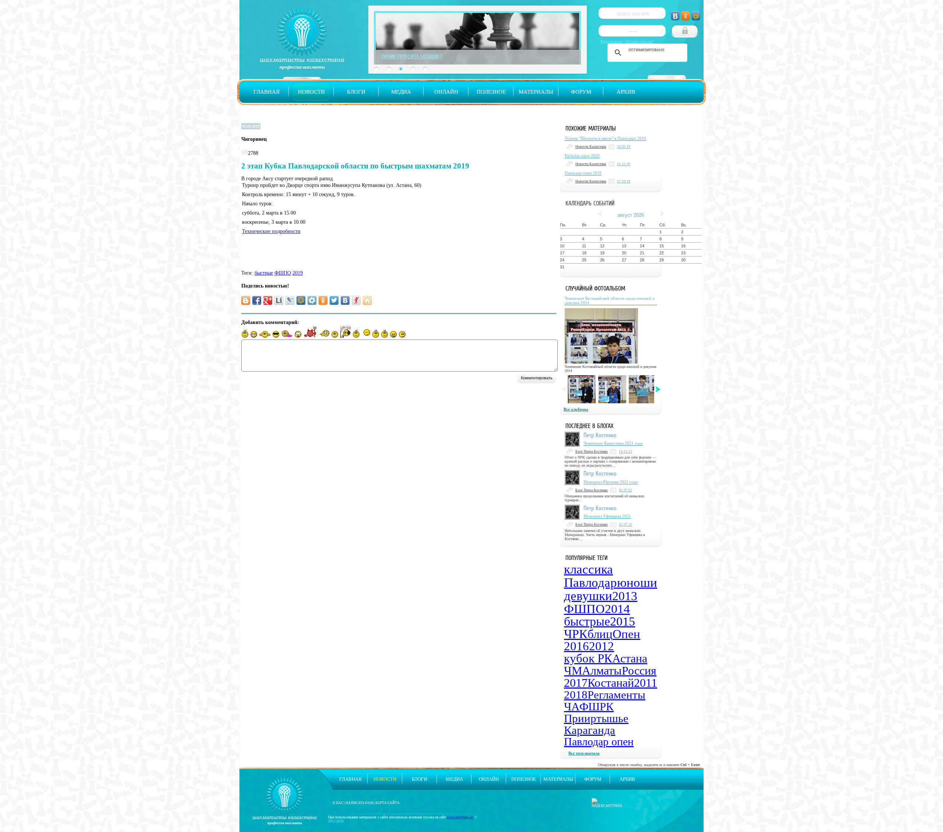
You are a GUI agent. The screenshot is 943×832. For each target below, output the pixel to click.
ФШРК (596, 706)
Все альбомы (576, 409)
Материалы (536, 92)
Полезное (491, 92)
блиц (600, 634)
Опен (626, 634)
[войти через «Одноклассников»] (685, 16)
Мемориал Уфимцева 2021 (607, 516)
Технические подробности (271, 231)
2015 (622, 621)
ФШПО (282, 273)
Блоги (356, 92)
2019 (297, 273)
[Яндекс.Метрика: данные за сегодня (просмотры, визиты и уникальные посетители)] (607, 803)
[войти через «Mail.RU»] (695, 16)
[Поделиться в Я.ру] (356, 300)
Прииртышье (596, 718)
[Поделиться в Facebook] (256, 300)
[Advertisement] (351, 253)
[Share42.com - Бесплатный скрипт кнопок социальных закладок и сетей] (367, 300)
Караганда (589, 730)
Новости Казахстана (590, 147)
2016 (576, 646)
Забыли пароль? (639, 41)
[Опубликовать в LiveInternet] (278, 300)
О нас (338, 803)
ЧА (571, 706)
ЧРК (576, 634)
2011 (645, 682)
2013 (624, 596)
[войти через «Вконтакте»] (675, 16)
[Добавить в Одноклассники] (323, 300)
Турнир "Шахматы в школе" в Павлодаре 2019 (605, 138)
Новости (311, 92)
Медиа (401, 92)
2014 (617, 609)
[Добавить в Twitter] (334, 300)
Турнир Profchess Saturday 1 (411, 56)
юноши (637, 582)
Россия (639, 670)
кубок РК (588, 658)
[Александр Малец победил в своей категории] (612, 389)
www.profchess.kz (460, 817)
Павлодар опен (599, 741)
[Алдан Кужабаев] (582, 389)
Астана (629, 658)
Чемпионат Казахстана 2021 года (613, 443)
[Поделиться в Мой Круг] (312, 300)
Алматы (602, 670)
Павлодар (590, 582)
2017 (576, 682)
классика (588, 569)
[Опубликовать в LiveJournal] (289, 300)
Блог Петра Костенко (591, 451)
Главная (266, 92)
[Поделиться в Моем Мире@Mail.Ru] (301, 300)
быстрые (264, 273)
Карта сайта (387, 803)
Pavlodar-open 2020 (582, 155)
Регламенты (616, 694)
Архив (626, 92)
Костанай (611, 682)
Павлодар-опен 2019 (583, 173)
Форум (581, 92)
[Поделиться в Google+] (267, 300)
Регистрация (611, 41)
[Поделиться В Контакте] (345, 300)
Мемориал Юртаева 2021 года (610, 482)
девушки (588, 596)
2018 (576, 694)
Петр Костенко (600, 435)
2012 (601, 646)
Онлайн (446, 92)
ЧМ (573, 670)
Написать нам (359, 803)
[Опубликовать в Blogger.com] (245, 300)
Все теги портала (584, 753)
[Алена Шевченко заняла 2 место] (643, 389)
